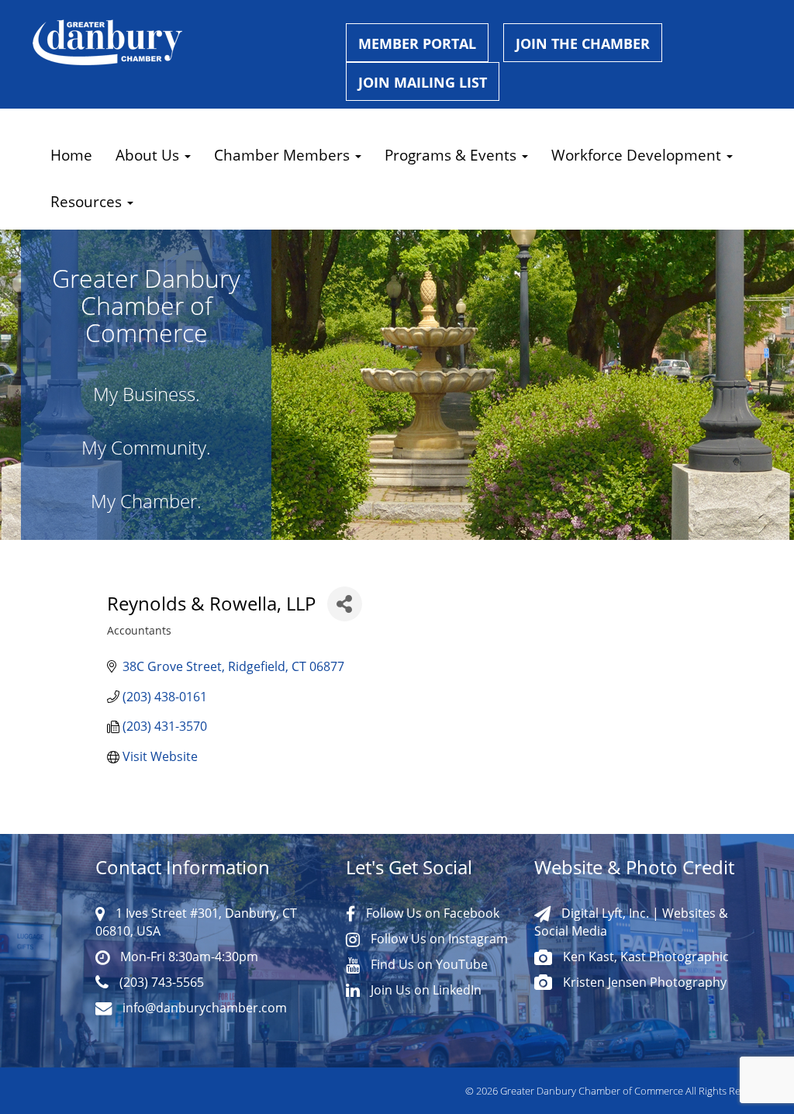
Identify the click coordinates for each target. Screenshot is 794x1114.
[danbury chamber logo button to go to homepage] (178, 42)
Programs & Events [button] (452, 154)
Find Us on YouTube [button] (428, 964)
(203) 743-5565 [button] (160, 982)
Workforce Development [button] (638, 154)
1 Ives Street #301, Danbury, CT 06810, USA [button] (196, 922)
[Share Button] (344, 603)
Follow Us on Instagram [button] (438, 938)
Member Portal (417, 43)
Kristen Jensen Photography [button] (643, 982)
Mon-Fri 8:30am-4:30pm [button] (187, 956)
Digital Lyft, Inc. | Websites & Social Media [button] (631, 922)
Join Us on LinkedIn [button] (425, 989)
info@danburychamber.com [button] (203, 1007)
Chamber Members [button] (284, 154)
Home (71, 154)
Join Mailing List (422, 82)
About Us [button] (149, 154)
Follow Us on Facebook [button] (431, 913)
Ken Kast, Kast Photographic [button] (644, 956)
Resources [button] (88, 201)
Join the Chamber (583, 43)
